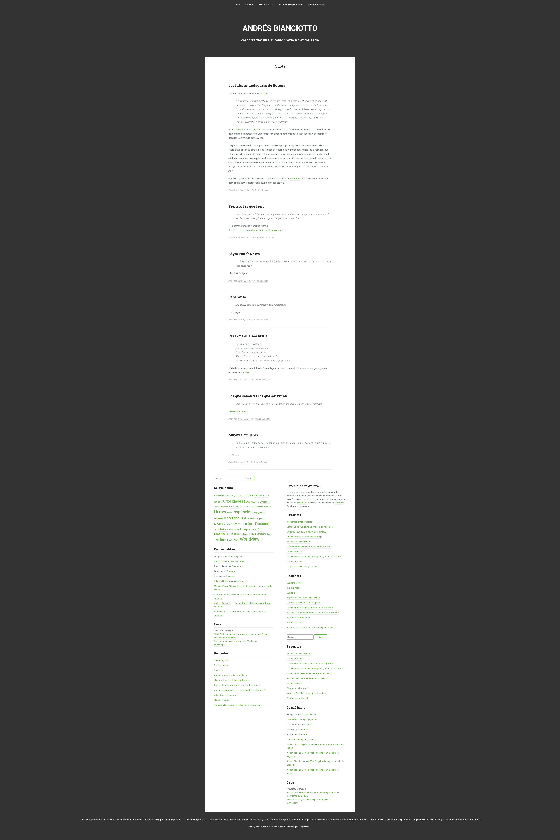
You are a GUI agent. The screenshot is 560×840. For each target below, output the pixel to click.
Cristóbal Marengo (223, 581)
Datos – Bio (265, 4)
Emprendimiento (221, 507)
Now (238, 4)
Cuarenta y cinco (236, 556)
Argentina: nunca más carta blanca (230, 675)
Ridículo (252, 534)
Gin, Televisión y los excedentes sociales (306, 678)
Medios (245, 518)
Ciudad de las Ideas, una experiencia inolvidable (309, 673)
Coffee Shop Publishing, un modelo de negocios (237, 685)
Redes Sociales (233, 534)
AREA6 (229, 496)
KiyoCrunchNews (244, 253)
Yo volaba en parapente (291, 4)
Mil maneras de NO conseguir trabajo (304, 536)
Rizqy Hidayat (305, 827)
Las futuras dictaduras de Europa (256, 85)
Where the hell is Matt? (297, 688)
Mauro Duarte (220, 561)
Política (223, 529)
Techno (220, 539)
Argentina (235, 496)
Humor (220, 511)
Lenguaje (256, 513)
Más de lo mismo (295, 551)
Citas (249, 495)
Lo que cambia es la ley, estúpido (302, 566)
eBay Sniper (219, 644)
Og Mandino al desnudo (298, 698)
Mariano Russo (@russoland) (228, 586)
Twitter (235, 539)
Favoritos (234, 506)
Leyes (262, 513)
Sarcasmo (261, 534)
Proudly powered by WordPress (262, 827)
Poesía (216, 530)
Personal (262, 524)
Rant (260, 529)
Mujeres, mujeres (243, 435)
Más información (316, 4)
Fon (241, 507)
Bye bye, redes (237, 561)
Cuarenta (236, 566)
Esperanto (237, 297)
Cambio (242, 496)
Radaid (246, 372)
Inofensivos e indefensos (299, 541)
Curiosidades (231, 501)
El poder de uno (221, 700)
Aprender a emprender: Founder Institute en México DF (240, 690)
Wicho (284, 178)
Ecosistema (251, 501)
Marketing (231, 518)
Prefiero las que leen (246, 206)
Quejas (245, 529)
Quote (253, 530)
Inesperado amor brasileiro (299, 522)
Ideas (229, 513)
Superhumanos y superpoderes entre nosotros (309, 546)
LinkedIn (339, 502)
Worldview (249, 539)
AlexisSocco (220, 594)
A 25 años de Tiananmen (226, 695)
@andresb (302, 502)
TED (229, 539)
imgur (265, 93)
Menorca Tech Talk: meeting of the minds (306, 531)
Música (227, 524)
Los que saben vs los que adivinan (257, 396)
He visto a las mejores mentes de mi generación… (238, 705)
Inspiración (242, 511)
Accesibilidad (220, 496)
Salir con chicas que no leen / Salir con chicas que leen (256, 230)
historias (252, 507)
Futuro (245, 507)
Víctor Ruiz (295, 178)
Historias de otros (263, 507)
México (218, 524)
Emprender (265, 502)
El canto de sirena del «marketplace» (231, 680)
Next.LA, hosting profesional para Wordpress (235, 641)
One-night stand (294, 561)
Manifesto (218, 519)
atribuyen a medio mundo (247, 129)
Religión (244, 534)
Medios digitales (257, 519)
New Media (238, 524)
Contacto (249, 4)
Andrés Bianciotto (280, 28)
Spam (269, 534)
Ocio (251, 524)
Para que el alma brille (247, 336)
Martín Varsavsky (239, 411)
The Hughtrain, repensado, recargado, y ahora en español (314, 556)
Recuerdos (219, 533)
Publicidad (234, 529)
